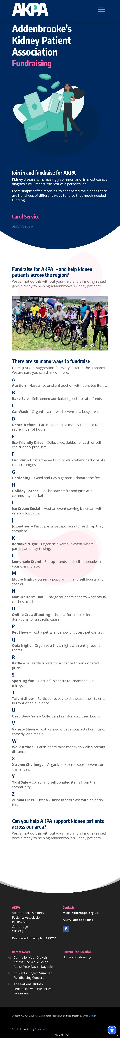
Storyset (40, 1029)
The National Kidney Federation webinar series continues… (33, 988)
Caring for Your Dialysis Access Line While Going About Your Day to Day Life (33, 962)
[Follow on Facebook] (66, 929)
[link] (66, 929)
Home (67, 957)
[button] (30, 9)
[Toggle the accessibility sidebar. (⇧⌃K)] (112, 1030)
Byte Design (89, 1015)
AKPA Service (22, 226)
